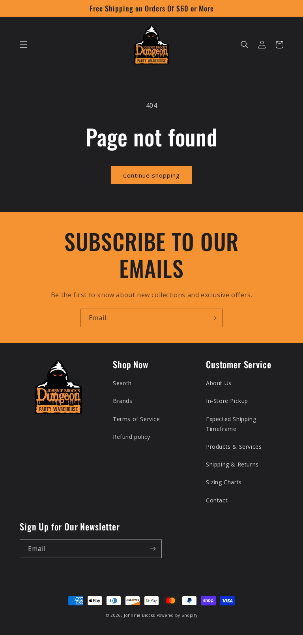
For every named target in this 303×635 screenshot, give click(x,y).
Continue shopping (151, 175)
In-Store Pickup (227, 401)
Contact (217, 500)
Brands (123, 401)
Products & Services (234, 446)
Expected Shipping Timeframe (231, 424)
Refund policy (131, 436)
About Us (219, 383)
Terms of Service (136, 419)
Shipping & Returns (232, 464)
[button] (23, 44)
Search (122, 383)
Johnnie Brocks (139, 615)
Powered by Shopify (177, 615)
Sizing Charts (224, 482)
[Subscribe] (213, 318)
